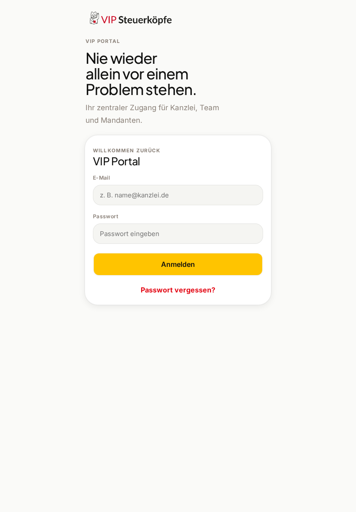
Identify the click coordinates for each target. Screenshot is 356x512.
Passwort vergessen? (178, 290)
